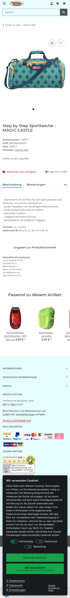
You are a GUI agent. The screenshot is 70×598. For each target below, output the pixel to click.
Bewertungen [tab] (36, 184)
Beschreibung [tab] (12, 184)
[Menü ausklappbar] (4, 2)
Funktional (51, 541)
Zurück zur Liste (12, 24)
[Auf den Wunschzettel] (60, 43)
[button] (52, 3)
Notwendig (26, 541)
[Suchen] (63, 12)
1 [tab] (33, 109)
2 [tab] (37, 109)
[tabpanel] (35, 70)
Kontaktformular (25, 414)
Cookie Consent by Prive (54, 588)
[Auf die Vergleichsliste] (52, 43)
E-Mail (6, 414)
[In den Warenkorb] (5, 35)
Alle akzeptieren (35, 568)
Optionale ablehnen (35, 557)
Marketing (39, 546)
